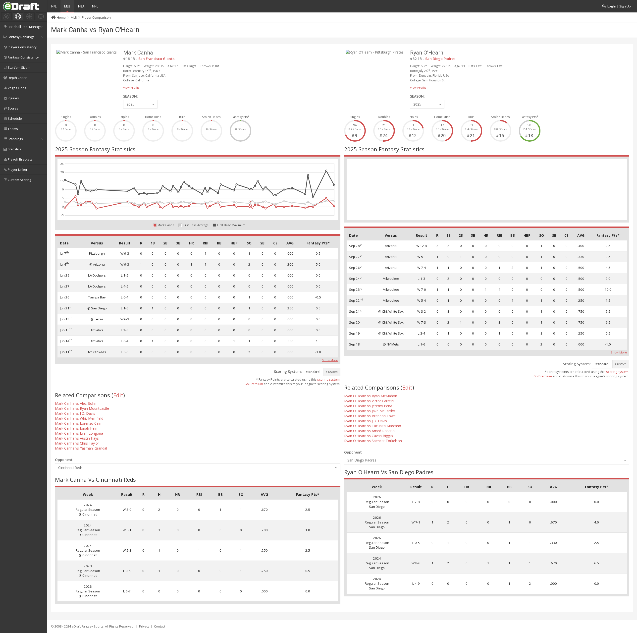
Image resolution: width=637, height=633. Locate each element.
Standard (312, 372)
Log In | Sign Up (618, 6)
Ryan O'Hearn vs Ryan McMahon (370, 396)
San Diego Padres (440, 58)
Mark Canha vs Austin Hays (77, 438)
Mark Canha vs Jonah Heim (77, 428)
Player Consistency (22, 47)
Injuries (13, 98)
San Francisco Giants (156, 58)
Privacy (144, 626)
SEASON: (130, 96)
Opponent (64, 459)
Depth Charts (18, 77)
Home (61, 17)
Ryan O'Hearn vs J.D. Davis (365, 420)
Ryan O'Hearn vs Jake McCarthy (369, 410)
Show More (330, 359)
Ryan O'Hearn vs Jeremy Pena (368, 405)
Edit (118, 395)
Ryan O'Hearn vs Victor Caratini (369, 401)
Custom (332, 372)
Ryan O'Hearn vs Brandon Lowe (370, 415)
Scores (13, 108)
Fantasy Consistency (23, 57)
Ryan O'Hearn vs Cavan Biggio (368, 435)
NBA (81, 6)
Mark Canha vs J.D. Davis (75, 413)
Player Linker (17, 169)
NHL (95, 6)
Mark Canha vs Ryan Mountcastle (82, 408)
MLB (67, 6)
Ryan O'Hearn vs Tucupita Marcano (372, 425)
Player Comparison (96, 17)
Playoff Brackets (20, 159)
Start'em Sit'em (19, 67)
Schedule (15, 118)
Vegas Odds (17, 88)
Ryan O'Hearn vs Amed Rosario (369, 430)
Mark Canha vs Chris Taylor (77, 443)
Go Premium (254, 384)
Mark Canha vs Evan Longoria (79, 433)
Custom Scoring (19, 179)
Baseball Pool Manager (25, 26)
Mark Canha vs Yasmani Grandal (81, 448)
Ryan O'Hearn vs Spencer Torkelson (373, 440)
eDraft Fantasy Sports (88, 626)
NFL (53, 6)
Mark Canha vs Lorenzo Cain (78, 423)
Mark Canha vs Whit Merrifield (79, 418)
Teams (13, 128)
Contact (159, 626)
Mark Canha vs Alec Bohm (76, 403)
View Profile (131, 87)
